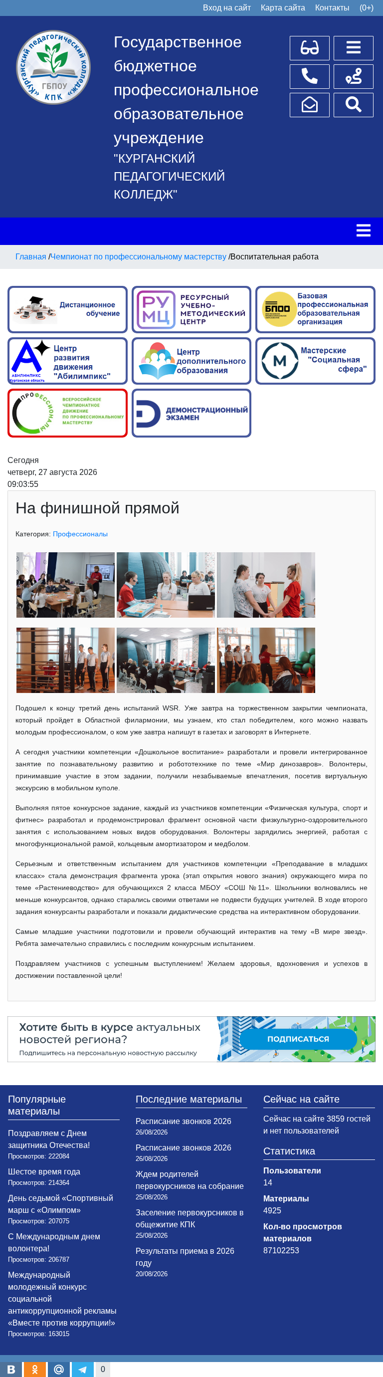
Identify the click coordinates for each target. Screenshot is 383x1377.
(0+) (367, 7)
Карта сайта (283, 7)
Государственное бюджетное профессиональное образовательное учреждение (186, 90)
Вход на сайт (227, 7)
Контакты (332, 7)
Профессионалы (80, 534)
